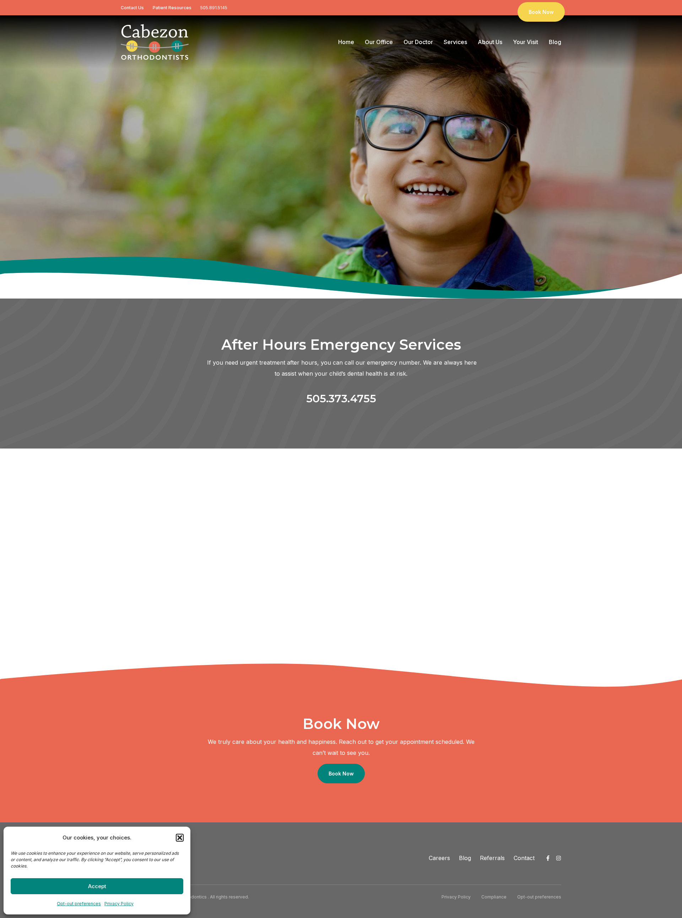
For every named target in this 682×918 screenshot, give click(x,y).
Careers (439, 857)
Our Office (379, 41)
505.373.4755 (341, 398)
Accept (97, 886)
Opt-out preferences (79, 903)
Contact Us (132, 7)
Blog (555, 41)
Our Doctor (418, 41)
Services (455, 41)
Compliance (494, 897)
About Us (490, 41)
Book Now (541, 12)
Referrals (492, 857)
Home (346, 41)
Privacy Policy (119, 903)
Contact (524, 857)
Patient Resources (172, 7)
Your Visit (525, 41)
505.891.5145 (213, 7)
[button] (179, 837)
